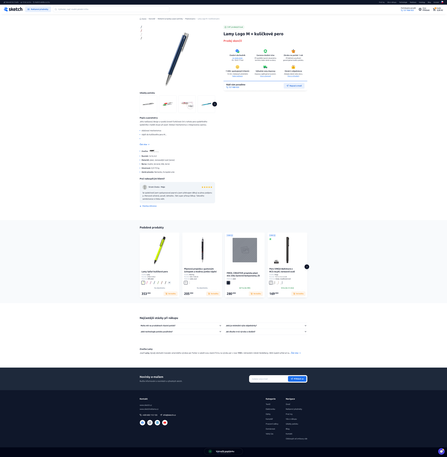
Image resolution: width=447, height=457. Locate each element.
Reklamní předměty (294, 409)
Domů (144, 19)
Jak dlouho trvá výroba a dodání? (240, 332)
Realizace (413, 2)
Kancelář (152, 19)
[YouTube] (165, 422)
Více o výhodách (293, 76)
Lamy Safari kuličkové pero (155, 271)
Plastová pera (190, 19)
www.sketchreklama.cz (149, 409)
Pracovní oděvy (272, 424)
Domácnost (270, 429)
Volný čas (269, 434)
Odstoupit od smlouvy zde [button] (296, 439)
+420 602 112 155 (149, 415)
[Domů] (13, 9)
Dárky (268, 414)
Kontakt (436, 2)
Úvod (288, 404)
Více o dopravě (265, 76)
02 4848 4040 (237, 58)
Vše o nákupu (391, 2)
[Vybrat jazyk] (442, 2)
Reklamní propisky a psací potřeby (170, 19)
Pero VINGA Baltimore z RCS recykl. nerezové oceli (282, 270)
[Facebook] (142, 422)
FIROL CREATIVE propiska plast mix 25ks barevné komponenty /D (243, 274)
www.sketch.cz (146, 405)
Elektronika (270, 409)
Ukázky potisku (292, 424)
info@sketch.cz (169, 415)
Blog (429, 2)
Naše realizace (237, 76)
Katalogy (422, 2)
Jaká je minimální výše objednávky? (241, 325)
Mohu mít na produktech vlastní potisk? (158, 325)
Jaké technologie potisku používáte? (157, 332)
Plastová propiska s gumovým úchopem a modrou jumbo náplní (200, 270)
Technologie (403, 2)
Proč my (381, 2)
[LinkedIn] (157, 422)
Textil (268, 404)
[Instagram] (150, 422)
